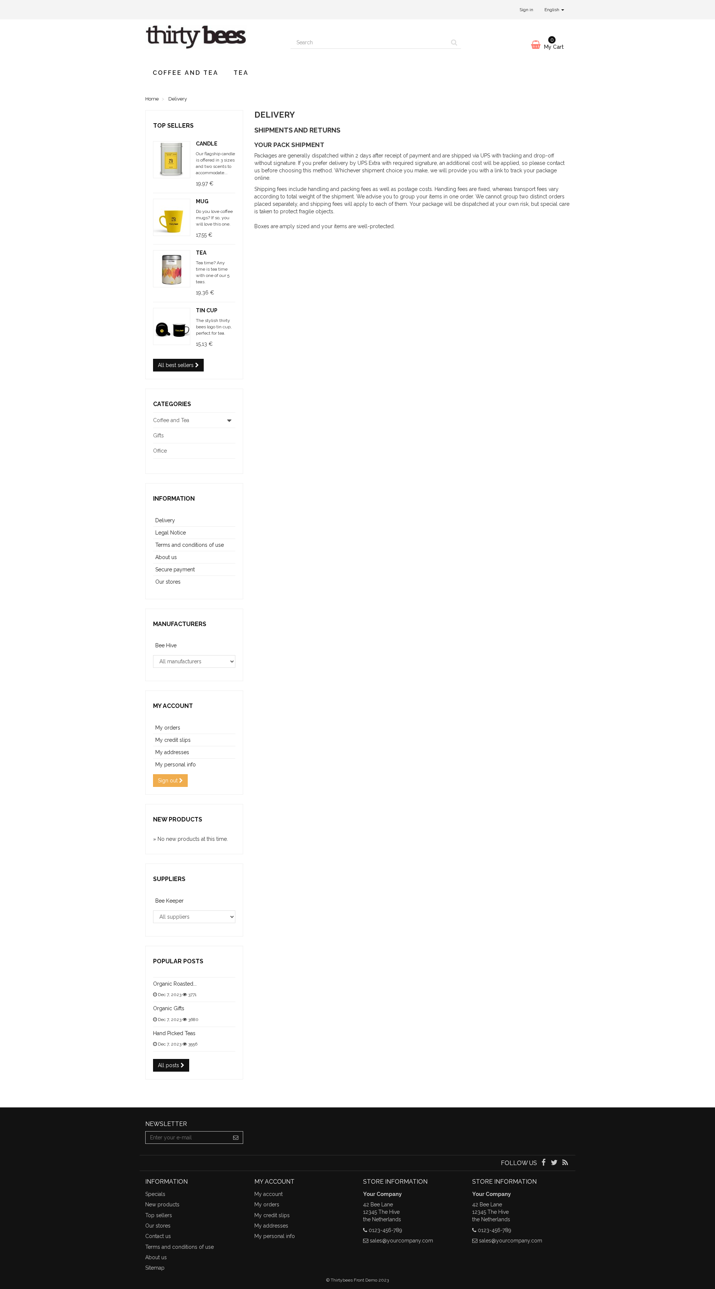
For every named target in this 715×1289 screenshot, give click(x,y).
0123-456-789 (385, 1230)
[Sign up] (236, 1137)
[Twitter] (555, 1163)
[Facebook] (543, 1163)
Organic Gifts (168, 1008)
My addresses (172, 752)
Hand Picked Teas (174, 1033)
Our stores (168, 582)
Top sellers (173, 125)
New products (177, 819)
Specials (155, 1194)
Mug (202, 201)
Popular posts (178, 961)
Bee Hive (166, 645)
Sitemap (155, 1268)
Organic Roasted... (175, 984)
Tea (241, 72)
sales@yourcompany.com (401, 1241)
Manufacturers (179, 624)
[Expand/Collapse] (229, 420)
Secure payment (175, 569)
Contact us (158, 1236)
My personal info (175, 765)
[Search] (454, 42)
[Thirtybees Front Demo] (212, 40)
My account (173, 705)
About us (166, 557)
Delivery (165, 520)
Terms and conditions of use (189, 545)
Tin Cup (206, 310)
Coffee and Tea (186, 72)
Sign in (526, 9)
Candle (206, 144)
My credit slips (173, 740)
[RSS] (565, 1163)
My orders (167, 728)
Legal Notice (170, 533)
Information (174, 498)
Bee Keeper (169, 901)
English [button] (552, 9)
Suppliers (169, 879)
